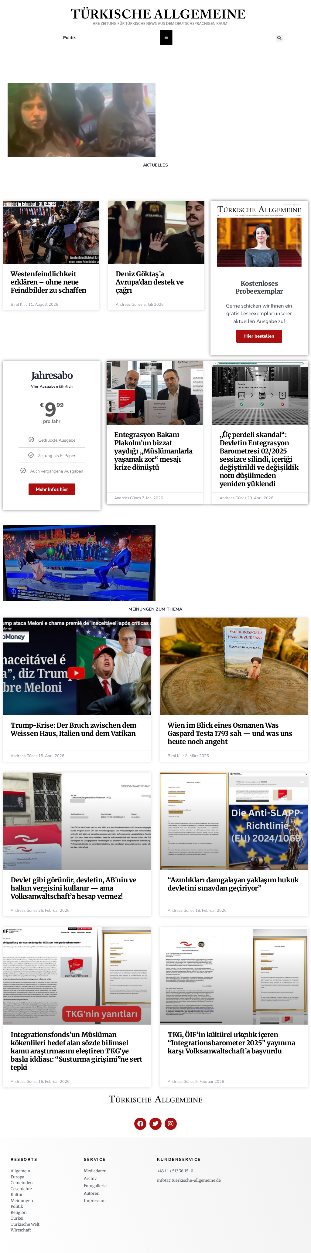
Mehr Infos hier (52, 489)
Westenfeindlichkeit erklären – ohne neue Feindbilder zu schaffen (48, 282)
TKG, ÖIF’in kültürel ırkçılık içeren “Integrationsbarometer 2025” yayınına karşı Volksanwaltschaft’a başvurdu (231, 1042)
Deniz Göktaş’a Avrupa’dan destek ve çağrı (149, 282)
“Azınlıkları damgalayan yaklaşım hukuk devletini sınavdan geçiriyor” (233, 884)
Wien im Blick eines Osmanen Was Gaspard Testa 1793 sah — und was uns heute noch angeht (230, 733)
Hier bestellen (259, 336)
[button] (279, 38)
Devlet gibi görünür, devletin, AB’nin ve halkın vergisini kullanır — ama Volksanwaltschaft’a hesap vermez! (73, 888)
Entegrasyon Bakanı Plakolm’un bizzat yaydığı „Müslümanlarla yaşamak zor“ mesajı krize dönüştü (153, 451)
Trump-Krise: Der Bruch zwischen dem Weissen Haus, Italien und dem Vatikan (73, 729)
